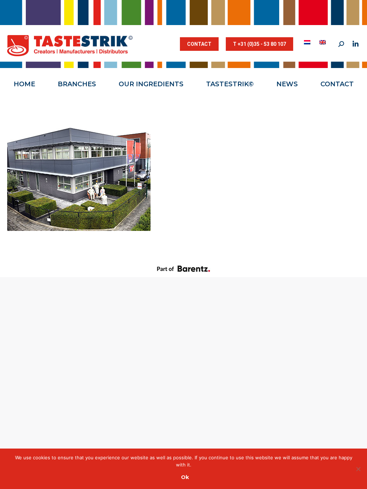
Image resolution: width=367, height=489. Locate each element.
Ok (185, 477)
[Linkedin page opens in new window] (355, 44)
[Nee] (358, 469)
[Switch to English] (323, 42)
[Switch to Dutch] (308, 42)
